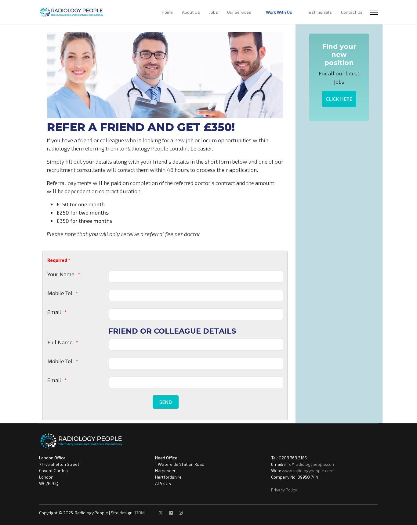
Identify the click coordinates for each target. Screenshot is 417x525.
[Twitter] (161, 512)
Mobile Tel (59, 293)
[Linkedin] (171, 512)
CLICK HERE (339, 99)
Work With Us (279, 12)
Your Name (60, 274)
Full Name (60, 342)
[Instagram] (181, 512)
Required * (58, 260)
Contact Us (352, 12)
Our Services (239, 12)
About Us (191, 12)
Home (167, 12)
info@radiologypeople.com (309, 464)
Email (54, 312)
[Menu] (374, 12)
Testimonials (319, 12)
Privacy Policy (284, 489)
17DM (139, 512)
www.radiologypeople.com (308, 470)
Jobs (213, 12)
